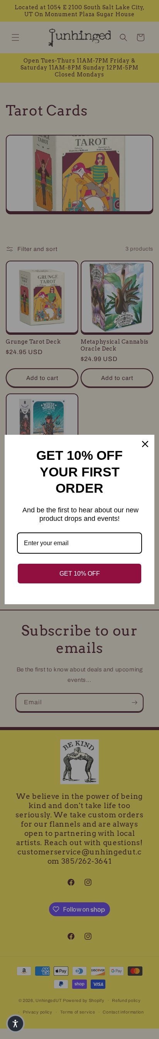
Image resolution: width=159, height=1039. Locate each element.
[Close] (145, 444)
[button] (15, 1023)
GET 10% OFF (79, 573)
